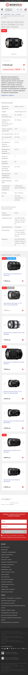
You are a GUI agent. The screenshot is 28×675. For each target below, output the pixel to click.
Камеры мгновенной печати (9, 562)
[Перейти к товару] (22, 281)
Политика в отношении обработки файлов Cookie (13, 606)
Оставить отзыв (14, 503)
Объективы (4, 549)
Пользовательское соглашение (10, 622)
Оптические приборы (7, 579)
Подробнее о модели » (7, 95)
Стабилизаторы (5, 567)
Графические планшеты (8, 589)
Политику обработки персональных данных (13, 537)
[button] (5, 42)
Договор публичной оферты (9, 615)
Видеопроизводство (7, 554)
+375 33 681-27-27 (8, 10)
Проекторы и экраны (7, 592)
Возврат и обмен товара (8, 610)
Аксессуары (4, 587)
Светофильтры (5, 577)
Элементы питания (6, 582)
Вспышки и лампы (6, 559)
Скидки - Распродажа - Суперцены (11, 598)
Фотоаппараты (5, 547)
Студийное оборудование (8, 552)
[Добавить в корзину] (24, 65)
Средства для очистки (7, 584)
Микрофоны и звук (6, 569)
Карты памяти (5, 574)
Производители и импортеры (9, 612)
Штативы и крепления (7, 564)
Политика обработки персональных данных (11, 619)
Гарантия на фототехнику (8, 600)
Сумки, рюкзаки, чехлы (7, 572)
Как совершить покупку (8, 603)
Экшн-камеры (5, 557)
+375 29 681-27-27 (8, 9)
